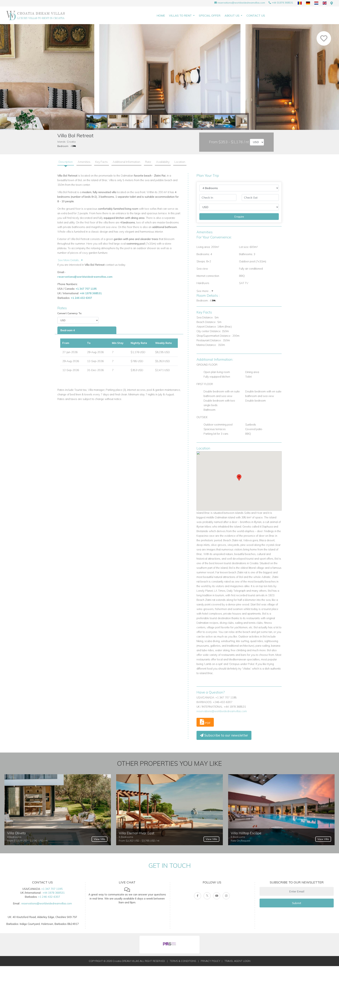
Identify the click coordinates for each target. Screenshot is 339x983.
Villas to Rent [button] (180, 15)
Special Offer (209, 15)
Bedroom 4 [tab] (67, 330)
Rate (148, 162)
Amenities (84, 162)
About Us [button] (232, 15)
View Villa (99, 839)
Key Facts (101, 162)
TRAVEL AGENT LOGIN (237, 961)
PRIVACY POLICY (210, 961)
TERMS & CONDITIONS (183, 961)
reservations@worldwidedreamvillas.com (241, 2)
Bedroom (62, 146)
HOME (161, 15)
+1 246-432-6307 (49, 896)
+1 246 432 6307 (81, 298)
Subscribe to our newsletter (225, 735)
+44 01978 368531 (282, 2)
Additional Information (126, 162)
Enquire (239, 216)
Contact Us (255, 15)
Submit (296, 903)
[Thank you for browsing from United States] (331, 3)
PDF (207, 723)
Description (66, 162)
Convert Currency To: (69, 313)
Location (179, 162)
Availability (163, 162)
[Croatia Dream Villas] (35, 15)
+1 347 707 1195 (86, 288)
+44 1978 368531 (91, 293)
